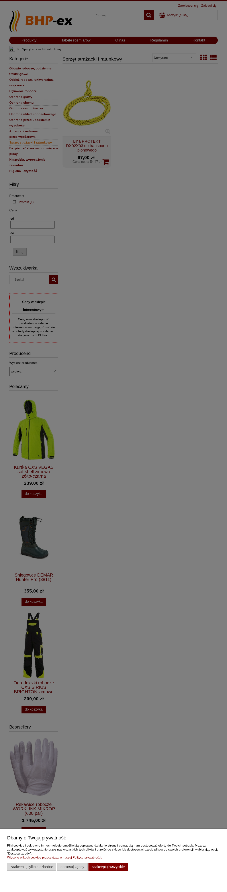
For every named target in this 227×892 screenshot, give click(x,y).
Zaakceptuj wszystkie (108, 867)
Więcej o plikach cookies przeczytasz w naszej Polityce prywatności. (54, 857)
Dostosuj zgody (72, 867)
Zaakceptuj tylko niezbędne (31, 867)
